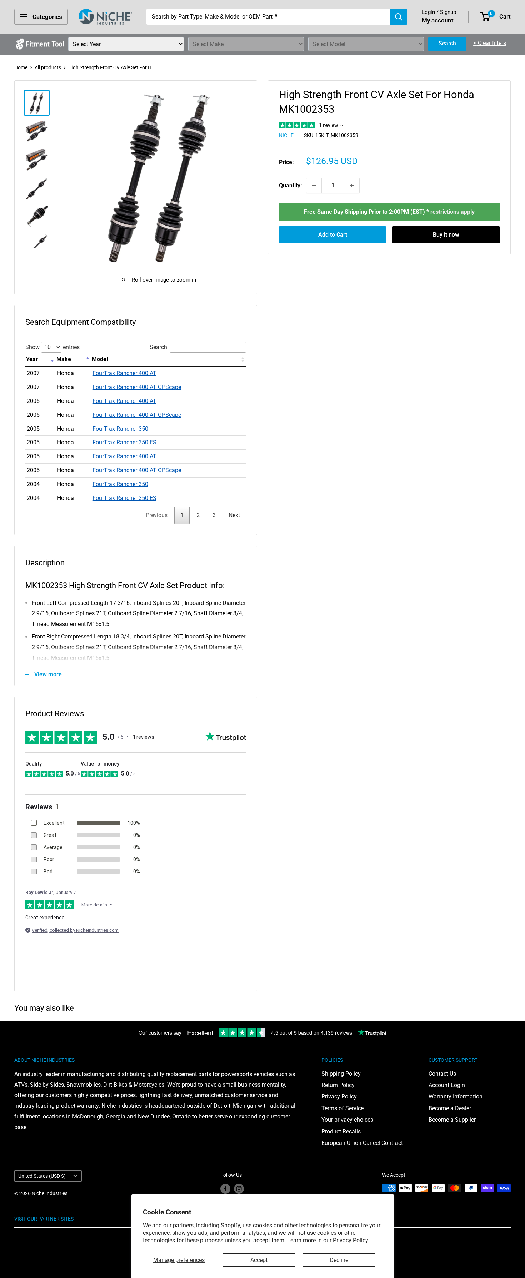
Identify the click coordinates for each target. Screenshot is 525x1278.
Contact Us (442, 1073)
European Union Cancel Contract (362, 1143)
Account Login (447, 1085)
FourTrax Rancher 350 (120, 428)
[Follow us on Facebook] (225, 1189)
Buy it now (446, 234)
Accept (259, 1260)
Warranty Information (455, 1096)
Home (21, 67)
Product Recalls (341, 1131)
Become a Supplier (452, 1119)
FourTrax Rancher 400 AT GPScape (136, 387)
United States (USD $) (42, 1176)
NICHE (286, 135)
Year (32, 359)
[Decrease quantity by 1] (313, 185)
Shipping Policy (341, 1073)
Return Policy (338, 1085)
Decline (339, 1260)
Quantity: (290, 185)
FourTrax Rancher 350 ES (124, 442)
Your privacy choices (347, 1119)
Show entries (52, 347)
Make (63, 359)
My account (438, 20)
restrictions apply (452, 211)
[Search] (399, 17)
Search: (159, 347)
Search (447, 43)
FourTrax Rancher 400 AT (124, 373)
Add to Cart (332, 234)
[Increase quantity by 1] (351, 185)
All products (48, 67)
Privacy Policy (350, 1240)
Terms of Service (342, 1108)
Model (100, 359)
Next (234, 515)
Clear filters (489, 43)
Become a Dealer (450, 1108)
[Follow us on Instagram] (239, 1189)
